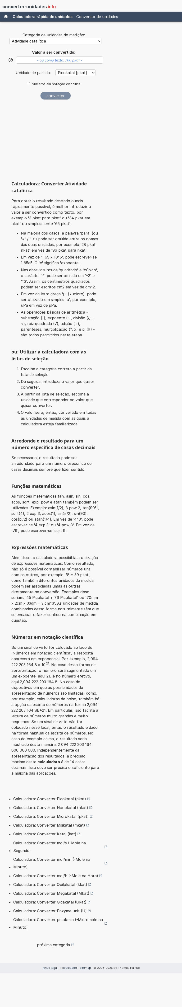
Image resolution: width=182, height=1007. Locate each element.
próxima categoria (53, 944)
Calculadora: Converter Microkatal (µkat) (51, 816)
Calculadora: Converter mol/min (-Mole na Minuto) (51, 863)
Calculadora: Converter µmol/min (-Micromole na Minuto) (58, 923)
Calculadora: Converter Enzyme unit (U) (50, 910)
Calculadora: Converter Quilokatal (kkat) (50, 884)
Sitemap (85, 967)
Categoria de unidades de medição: (54, 35)
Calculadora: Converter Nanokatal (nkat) (50, 807)
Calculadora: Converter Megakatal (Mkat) (51, 893)
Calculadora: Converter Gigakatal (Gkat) (49, 902)
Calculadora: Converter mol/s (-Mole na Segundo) (49, 847)
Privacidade (68, 967)
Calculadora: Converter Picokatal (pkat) (49, 798)
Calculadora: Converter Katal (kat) (44, 834)
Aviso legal (50, 967)
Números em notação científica (56, 84)
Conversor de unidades (97, 16)
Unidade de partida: (34, 72)
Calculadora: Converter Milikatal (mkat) (49, 825)
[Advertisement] (55, 139)
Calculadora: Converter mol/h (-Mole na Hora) (55, 875)
